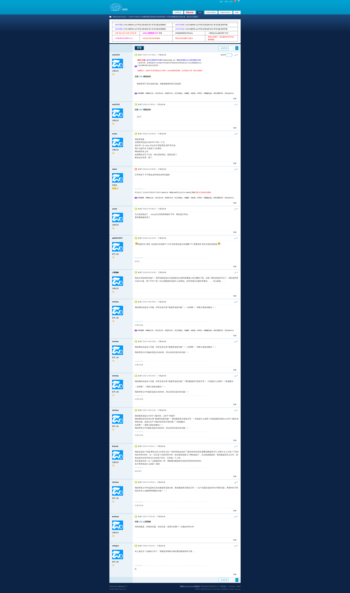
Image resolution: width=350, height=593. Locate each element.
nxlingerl (115, 546)
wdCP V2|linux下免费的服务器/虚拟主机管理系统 (147, 17)
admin (114, 169)
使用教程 (162, 25)
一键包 (177, 60)
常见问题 (155, 25)
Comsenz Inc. (122, 589)
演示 (150, 25)
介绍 (125, 25)
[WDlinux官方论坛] (118, 11)
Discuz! (122, 586)
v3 (167, 192)
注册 (221, 2)
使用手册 (224, 25)
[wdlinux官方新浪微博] (235, 2)
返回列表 (224, 48)
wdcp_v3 (171, 60)
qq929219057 (117, 238)
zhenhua (115, 302)
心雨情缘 (115, 272)
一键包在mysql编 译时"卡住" (218, 33)
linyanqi (115, 446)
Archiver (232, 586)
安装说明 (144, 25)
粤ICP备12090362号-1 (209, 586)
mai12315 (116, 55)
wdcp (166, 60)
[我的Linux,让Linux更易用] (190, 586)
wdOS (176, 192)
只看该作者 (162, 55)
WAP (239, 586)
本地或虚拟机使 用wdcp (184, 33)
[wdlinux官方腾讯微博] (239, 2)
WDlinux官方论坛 (119, 17)
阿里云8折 (190, 12)
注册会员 (115, 71)
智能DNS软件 (225, 12)
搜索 (237, 12)
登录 (226, 2)
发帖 (139, 48)
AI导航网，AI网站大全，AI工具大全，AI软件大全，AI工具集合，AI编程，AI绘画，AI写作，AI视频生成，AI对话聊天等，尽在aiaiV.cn (185, 93)
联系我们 (223, 586)
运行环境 (137, 25)
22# (140, 522)
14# (140, 76)
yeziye (114, 134)
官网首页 (178, 12)
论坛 (200, 12)
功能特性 (130, 25)
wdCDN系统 (211, 12)
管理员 (114, 185)
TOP (234, 99)
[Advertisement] (187, 73)
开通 (160, 33)
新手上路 (115, 254)
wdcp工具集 (190, 192)
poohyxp (115, 517)
